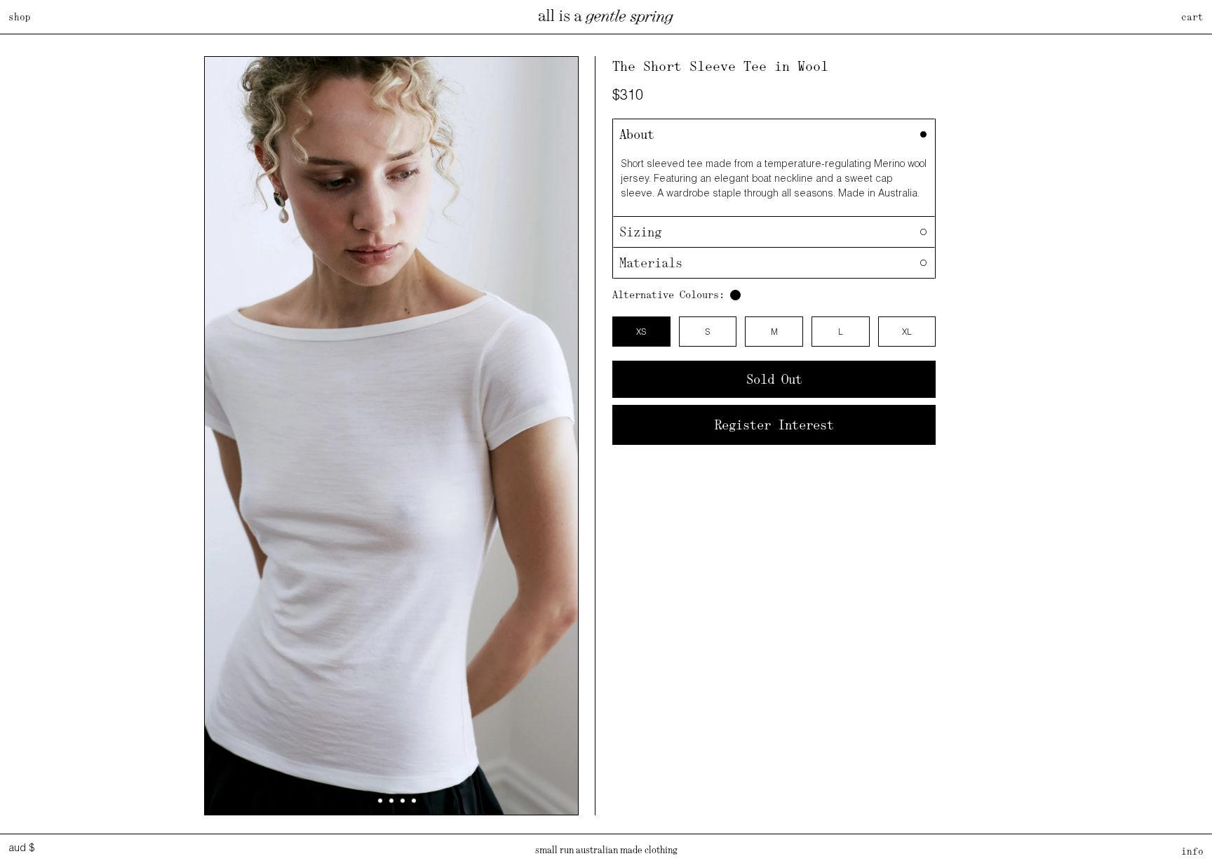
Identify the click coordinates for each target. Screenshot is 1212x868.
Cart (1192, 17)
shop (19, 17)
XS (641, 331)
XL (907, 331)
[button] (369, 800)
